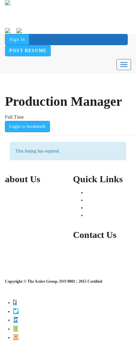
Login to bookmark (27, 126)
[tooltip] (15, 302)
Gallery (93, 215)
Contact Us (96, 207)
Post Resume (28, 50)
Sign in (17, 39)
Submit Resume (101, 200)
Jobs (90, 192)
